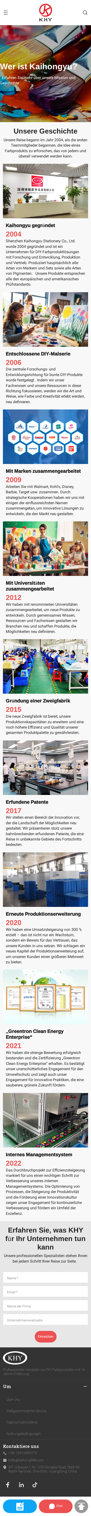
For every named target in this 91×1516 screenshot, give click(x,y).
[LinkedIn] (21, 1485)
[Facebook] (8, 1485)
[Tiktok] (35, 1485)
